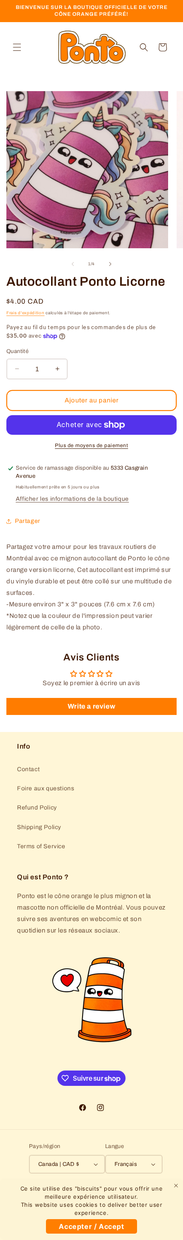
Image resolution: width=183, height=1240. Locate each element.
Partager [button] (27, 521)
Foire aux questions (45, 788)
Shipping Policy (39, 827)
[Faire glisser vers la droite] (110, 264)
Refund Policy (37, 807)
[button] (17, 47)
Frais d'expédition (25, 312)
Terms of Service (41, 846)
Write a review (91, 706)
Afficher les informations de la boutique (72, 499)
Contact (28, 769)
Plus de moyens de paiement (91, 445)
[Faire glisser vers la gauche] (72, 264)
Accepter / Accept (91, 1226)
